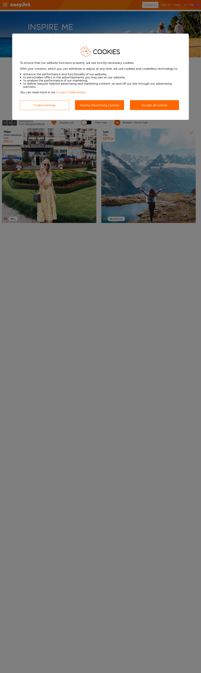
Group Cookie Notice (71, 92)
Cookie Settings (45, 105)
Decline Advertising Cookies (99, 105)
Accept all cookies (154, 105)
